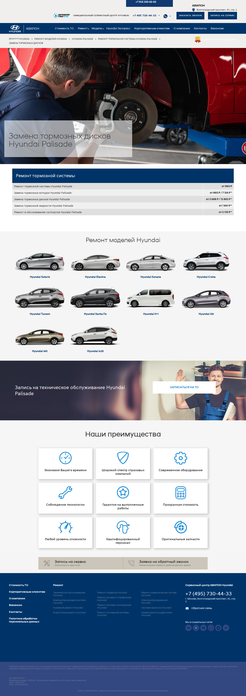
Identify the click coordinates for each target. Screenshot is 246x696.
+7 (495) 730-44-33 (208, 594)
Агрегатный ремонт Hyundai (69, 613)
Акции (15, 39)
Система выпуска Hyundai (156, 608)
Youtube (203, 628)
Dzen (196, 628)
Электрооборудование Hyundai (154, 601)
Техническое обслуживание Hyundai (69, 594)
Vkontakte (188, 628)
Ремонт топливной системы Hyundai (113, 614)
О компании (182, 28)
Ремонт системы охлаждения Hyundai (114, 606)
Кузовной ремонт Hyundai (68, 608)
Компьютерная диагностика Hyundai (69, 601)
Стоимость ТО (64, 28)
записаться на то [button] (184, 387)
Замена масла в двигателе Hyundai (156, 614)
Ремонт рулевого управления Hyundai (114, 598)
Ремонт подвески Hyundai (112, 593)
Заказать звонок (190, 16)
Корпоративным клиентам (151, 28)
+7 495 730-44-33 (144, 15)
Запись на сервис (222, 16)
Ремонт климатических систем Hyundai (158, 594)
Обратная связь (201, 608)
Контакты (200, 28)
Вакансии (217, 28)
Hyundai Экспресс (118, 28)
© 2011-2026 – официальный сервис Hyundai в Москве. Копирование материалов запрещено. (123, 691)
